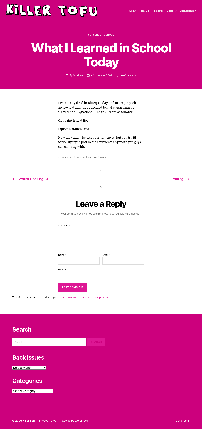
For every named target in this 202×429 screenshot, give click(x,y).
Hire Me (144, 10)
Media (170, 10)
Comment (64, 225)
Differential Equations (85, 156)
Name (62, 255)
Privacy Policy (47, 420)
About (132, 10)
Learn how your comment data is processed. (85, 297)
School (109, 34)
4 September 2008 (101, 75)
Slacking (102, 156)
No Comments (128, 75)
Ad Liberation (188, 10)
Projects (158, 10)
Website (62, 269)
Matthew (78, 75)
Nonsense (94, 34)
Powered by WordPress (74, 420)
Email (106, 255)
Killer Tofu (29, 420)
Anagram (67, 156)
